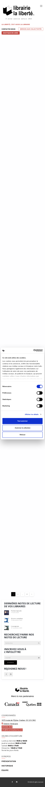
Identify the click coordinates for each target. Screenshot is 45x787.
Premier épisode (13, 112)
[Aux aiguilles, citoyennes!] (22, 503)
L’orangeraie (11, 208)
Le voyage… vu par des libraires (17, 305)
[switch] (40, 393)
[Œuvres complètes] (22, 144)
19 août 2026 (10, 126)
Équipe (5, 770)
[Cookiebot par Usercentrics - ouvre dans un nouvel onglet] (33, 350)
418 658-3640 (7, 727)
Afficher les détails (32, 414)
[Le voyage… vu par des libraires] (22, 288)
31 (27, 594)
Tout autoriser (22, 421)
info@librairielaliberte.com (12, 730)
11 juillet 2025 (10, 334)
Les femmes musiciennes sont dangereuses (21, 470)
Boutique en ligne (10, 33)
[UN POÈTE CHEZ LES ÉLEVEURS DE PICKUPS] (22, 553)
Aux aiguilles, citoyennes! (19, 519)
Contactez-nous (8, 29)
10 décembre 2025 (12, 174)
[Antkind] (22, 240)
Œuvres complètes (15, 160)
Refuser (22, 435)
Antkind (9, 256)
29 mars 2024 (10, 535)
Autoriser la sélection (22, 428)
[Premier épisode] (22, 92)
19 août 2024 (10, 485)
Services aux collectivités (31, 29)
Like (24, 126)
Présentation (9, 761)
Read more (30, 169)
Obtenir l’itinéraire (10, 724)
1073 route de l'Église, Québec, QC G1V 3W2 (19, 720)
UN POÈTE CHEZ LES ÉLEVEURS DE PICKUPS (21, 570)
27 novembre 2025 (12, 222)
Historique (7, 766)
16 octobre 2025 (11, 270)
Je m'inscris (10, 662)
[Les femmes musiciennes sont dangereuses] (22, 453)
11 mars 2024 (10, 585)
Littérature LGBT (14, 41)
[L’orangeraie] (22, 192)
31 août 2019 (10, 69)
